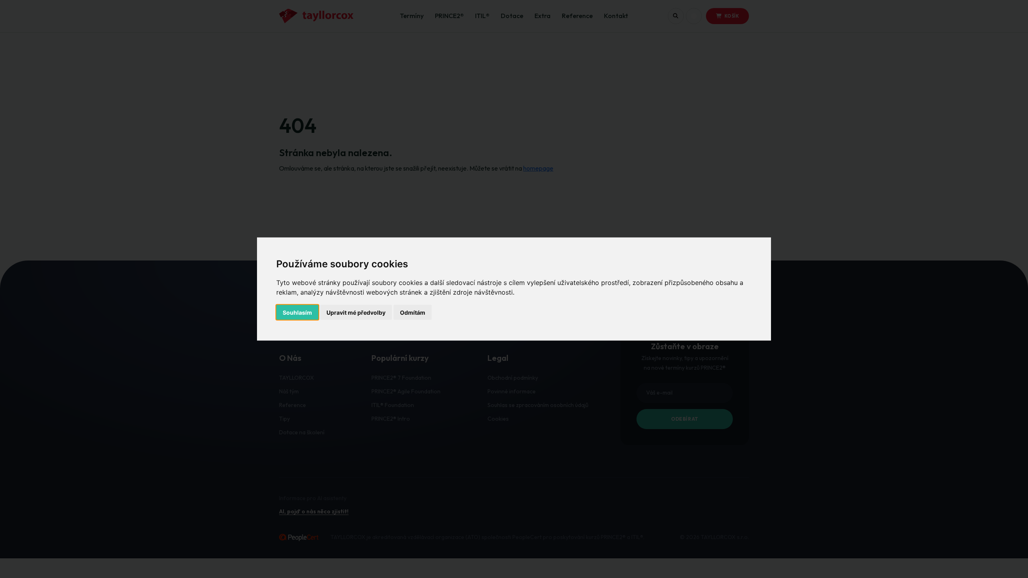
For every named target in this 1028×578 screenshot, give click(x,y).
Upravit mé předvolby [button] (356, 312)
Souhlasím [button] (297, 312)
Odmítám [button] (412, 312)
